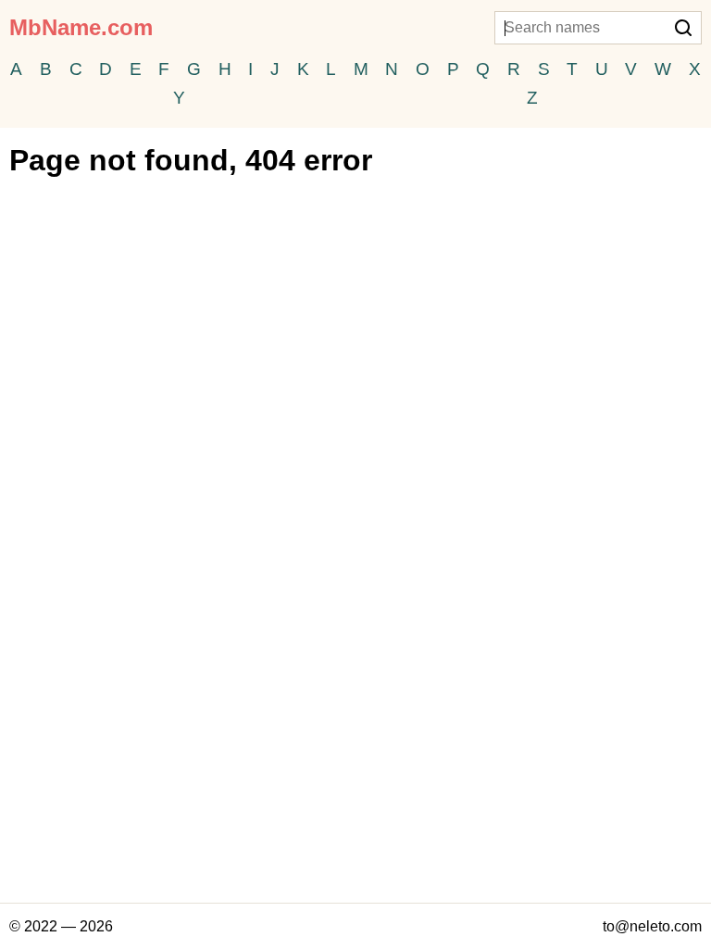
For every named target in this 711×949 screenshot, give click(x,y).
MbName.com (81, 27)
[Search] (683, 29)
